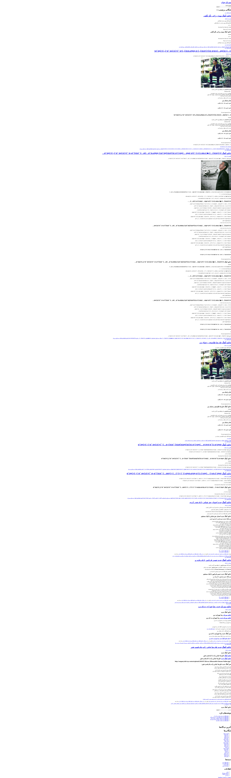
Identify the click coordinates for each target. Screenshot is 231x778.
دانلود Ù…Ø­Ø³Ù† (160, 498)
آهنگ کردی (225, 556)
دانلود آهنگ (214, 46)
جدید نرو (220, 643)
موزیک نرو (180, 643)
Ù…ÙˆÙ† (219, 498)
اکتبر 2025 (227, 741)
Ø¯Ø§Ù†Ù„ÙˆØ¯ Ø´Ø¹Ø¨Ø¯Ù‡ (192, 469)
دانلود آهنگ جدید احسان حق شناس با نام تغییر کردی (210, 502)
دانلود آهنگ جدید (228, 12)
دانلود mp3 (218, 46)
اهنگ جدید (222, 46)
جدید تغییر (215, 556)
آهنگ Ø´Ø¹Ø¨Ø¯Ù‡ (182, 469)
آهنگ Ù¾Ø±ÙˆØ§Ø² (176, 498)
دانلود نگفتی (194, 46)
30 (227, 704)
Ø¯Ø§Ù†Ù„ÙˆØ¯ (166, 148)
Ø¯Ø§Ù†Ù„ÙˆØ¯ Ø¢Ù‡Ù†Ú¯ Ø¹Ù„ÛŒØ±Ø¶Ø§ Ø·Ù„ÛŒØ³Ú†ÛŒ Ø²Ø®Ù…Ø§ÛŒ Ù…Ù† (192, 51)
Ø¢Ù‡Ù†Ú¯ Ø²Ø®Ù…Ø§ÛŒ (200, 148)
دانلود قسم (191, 703)
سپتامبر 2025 (226, 742)
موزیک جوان (226, 2)
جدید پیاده (218, 602)
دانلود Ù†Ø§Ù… (154, 498)
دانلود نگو (190, 46)
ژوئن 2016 (227, 750)
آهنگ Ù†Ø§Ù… (183, 498)
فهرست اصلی (228, 5)
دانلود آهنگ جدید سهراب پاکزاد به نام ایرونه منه (219, 719)
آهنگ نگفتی (229, 46)
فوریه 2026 (226, 737)
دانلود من (197, 440)
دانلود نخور (182, 703)
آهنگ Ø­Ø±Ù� (174, 338)
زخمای (190, 440)
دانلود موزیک (199, 46)
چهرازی (217, 643)
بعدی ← (225, 704)
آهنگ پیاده (229, 602)
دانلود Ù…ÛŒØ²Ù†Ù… (143, 338)
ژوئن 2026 (227, 735)
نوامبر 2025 (226, 740)
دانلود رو (190, 602)
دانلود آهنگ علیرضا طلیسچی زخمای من (215, 342)
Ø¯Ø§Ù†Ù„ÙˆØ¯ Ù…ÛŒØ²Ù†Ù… (195, 338)
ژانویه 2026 (226, 738)
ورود (228, 771)
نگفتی (188, 46)
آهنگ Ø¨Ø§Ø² (175, 469)
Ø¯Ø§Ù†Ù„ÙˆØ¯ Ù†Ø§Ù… (192, 498)
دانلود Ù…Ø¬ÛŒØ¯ (147, 469)
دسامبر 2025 (226, 739)
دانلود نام (191, 643)
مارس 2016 (226, 754)
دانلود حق (189, 556)
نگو (182, 46)
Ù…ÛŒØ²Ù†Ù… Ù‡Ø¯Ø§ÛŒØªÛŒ (223, 338)
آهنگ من (225, 440)
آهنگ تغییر (229, 556)
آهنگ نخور (225, 703)
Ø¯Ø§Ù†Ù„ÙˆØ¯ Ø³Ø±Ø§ (225, 146)
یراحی (180, 46)
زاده (179, 703)
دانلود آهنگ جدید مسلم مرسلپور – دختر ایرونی (219, 718)
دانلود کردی (185, 556)
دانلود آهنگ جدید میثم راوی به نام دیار (221, 716)
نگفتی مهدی (185, 46)
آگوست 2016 (226, 748)
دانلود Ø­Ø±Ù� (151, 338)
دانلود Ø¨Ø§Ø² (154, 469)
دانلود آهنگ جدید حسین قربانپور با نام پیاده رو (213, 560)
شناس (177, 556)
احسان (222, 556)
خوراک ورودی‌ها (225, 773)
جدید (226, 643)
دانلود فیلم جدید (228, 44)
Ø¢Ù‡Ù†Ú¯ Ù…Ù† (210, 148)
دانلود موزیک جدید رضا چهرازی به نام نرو (214, 606)
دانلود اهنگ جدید (225, 763)
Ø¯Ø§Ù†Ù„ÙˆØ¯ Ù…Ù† (189, 148)
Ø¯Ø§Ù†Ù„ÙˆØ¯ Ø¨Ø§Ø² (203, 469)
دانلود (219, 440)
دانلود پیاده (194, 602)
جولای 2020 (226, 743)
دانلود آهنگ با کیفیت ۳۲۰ (224, 550)
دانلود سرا (229, 438)
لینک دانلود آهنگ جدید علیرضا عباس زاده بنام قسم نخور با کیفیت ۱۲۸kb (217, 699)
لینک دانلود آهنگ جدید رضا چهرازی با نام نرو (219, 638)
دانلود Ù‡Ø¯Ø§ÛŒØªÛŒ (133, 338)
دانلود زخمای (201, 440)
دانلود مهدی (203, 46)
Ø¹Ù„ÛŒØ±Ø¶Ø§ (218, 148)
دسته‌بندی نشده (225, 765)
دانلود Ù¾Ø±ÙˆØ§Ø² (147, 498)
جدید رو (214, 602)
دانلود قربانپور (186, 602)
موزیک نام (184, 643)
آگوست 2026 (226, 733)
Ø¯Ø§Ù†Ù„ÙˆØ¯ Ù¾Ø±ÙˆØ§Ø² (205, 498)
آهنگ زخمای (229, 440)
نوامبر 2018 (226, 746)
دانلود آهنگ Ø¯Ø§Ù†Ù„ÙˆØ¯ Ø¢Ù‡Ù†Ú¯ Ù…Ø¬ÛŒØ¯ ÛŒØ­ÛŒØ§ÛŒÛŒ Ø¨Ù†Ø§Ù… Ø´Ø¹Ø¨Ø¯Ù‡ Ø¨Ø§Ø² (184, 445)
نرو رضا (176, 643)
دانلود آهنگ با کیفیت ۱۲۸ (224, 551)
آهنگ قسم (229, 703)
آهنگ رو (225, 602)
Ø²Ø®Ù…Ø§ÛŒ (225, 148)
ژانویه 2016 (226, 756)
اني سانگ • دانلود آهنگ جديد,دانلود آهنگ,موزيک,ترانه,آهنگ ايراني (190, 553)
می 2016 (227, 751)
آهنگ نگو (225, 46)
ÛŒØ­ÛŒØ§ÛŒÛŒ (227, 469)
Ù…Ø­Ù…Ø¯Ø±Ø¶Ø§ (211, 338)
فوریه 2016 (226, 755)
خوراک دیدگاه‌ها (226, 774)
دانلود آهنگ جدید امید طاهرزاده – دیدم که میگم (219, 717)
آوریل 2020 (226, 745)
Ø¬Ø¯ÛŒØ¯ (214, 498)
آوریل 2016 (226, 753)
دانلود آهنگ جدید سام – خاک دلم (222, 720)
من (185, 440)
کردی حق (174, 556)
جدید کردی (211, 556)
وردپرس (227, 775)
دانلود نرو (188, 643)
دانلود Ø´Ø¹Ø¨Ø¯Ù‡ (161, 469)
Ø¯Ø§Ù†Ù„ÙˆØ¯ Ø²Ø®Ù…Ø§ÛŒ (177, 148)
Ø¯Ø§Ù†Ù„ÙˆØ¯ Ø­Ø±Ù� (182, 338)
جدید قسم (217, 703)
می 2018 (227, 747)
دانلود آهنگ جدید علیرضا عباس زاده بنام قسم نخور (211, 647)
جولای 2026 (226, 734)
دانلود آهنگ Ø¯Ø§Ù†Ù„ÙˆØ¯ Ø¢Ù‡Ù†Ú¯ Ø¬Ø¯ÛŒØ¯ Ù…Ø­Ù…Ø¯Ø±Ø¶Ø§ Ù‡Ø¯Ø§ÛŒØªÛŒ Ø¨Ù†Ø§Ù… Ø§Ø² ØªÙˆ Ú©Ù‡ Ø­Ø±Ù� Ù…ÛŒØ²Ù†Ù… (166, 153)
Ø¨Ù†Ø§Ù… (204, 338)
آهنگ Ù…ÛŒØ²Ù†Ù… (166, 338)
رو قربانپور (177, 602)
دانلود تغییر (193, 556)
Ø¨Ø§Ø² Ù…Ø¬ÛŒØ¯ (213, 469)
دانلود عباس (195, 703)
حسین (212, 602)
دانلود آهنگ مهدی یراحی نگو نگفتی (217, 16)
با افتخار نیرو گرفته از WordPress (224, 777)
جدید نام (223, 643)
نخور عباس (173, 703)
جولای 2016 (226, 749)
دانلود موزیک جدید (225, 618)
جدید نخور (213, 703)
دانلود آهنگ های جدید (211, 628)
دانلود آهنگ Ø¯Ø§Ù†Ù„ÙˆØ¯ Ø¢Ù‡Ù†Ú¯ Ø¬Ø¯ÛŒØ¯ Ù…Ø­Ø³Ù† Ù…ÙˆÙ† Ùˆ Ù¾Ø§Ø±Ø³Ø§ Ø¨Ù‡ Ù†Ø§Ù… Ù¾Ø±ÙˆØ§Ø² (179, 473)
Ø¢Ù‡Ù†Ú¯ (220, 469)
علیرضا (187, 440)
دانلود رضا (200, 643)
